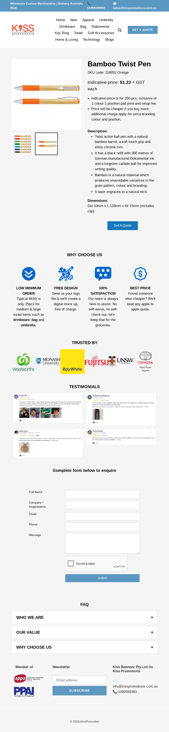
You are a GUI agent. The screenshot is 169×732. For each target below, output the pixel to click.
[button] (102, 578)
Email (32, 514)
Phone (33, 524)
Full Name (35, 492)
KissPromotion (89, 721)
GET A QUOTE (142, 29)
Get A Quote (122, 225)
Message (35, 535)
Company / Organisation (37, 504)
